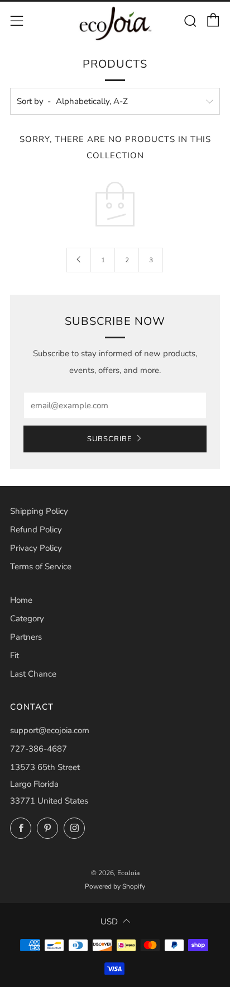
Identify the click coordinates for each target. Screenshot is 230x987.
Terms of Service (40, 566)
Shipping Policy (39, 511)
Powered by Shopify (115, 886)
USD (109, 921)
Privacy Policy (36, 548)
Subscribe (109, 439)
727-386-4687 (38, 748)
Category (27, 618)
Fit (14, 655)
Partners (26, 637)
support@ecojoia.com (49, 730)
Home (21, 600)
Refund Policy (36, 529)
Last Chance (33, 673)
